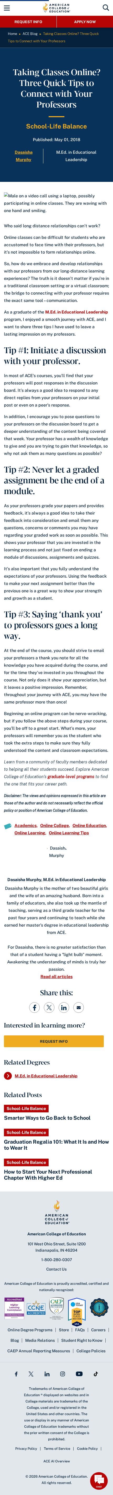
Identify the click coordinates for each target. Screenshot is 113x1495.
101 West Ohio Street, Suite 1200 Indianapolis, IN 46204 (57, 1247)
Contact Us (56, 1269)
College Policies (91, 1351)
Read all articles (56, 976)
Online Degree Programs (30, 1330)
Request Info (28, 22)
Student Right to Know (81, 1340)
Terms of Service (57, 1449)
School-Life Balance (56, 126)
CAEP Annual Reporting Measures (38, 1351)
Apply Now (85, 22)
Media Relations (40, 1340)
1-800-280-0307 (56, 1259)
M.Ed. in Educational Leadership (76, 312)
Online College (54, 825)
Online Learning (29, 832)
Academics (25, 825)
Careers (98, 1330)
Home (12, 34)
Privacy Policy (26, 1449)
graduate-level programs (71, 776)
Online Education (89, 825)
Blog (15, 1340)
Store (64, 1330)
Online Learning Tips (69, 832)
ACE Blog (30, 34)
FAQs (80, 1330)
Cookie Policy (87, 1449)
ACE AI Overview (56, 1461)
